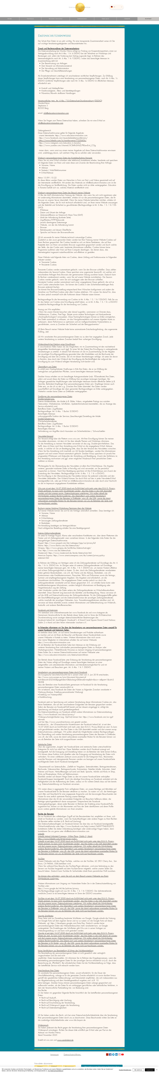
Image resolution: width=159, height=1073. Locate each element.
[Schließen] (157, 1070)
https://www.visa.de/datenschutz (56, 550)
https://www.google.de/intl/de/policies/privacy (58, 888)
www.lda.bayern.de (77, 1020)
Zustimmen (149, 1070)
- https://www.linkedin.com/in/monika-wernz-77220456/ (62, 140)
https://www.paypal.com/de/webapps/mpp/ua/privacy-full (70, 543)
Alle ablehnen (138, 1070)
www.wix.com (74, 438)
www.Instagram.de (100, 612)
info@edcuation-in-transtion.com (98, 182)
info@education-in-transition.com (56, 113)
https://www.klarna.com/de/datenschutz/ (62, 545)
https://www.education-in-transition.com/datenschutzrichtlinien (63, 655)
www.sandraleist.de (65, 1040)
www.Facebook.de (80, 612)
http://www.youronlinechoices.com (59, 722)
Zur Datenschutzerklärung (55, 1071)
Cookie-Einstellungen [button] (125, 1070)
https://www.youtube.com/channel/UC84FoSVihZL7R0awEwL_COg (67, 145)
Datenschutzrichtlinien (72, 1054)
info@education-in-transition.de (83, 481)
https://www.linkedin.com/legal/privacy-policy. (58, 838)
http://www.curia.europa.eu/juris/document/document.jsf (62, 677)
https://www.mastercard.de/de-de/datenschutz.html (69, 553)
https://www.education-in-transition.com (54, 642)
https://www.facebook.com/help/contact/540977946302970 (87, 826)
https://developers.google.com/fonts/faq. (68, 923)
